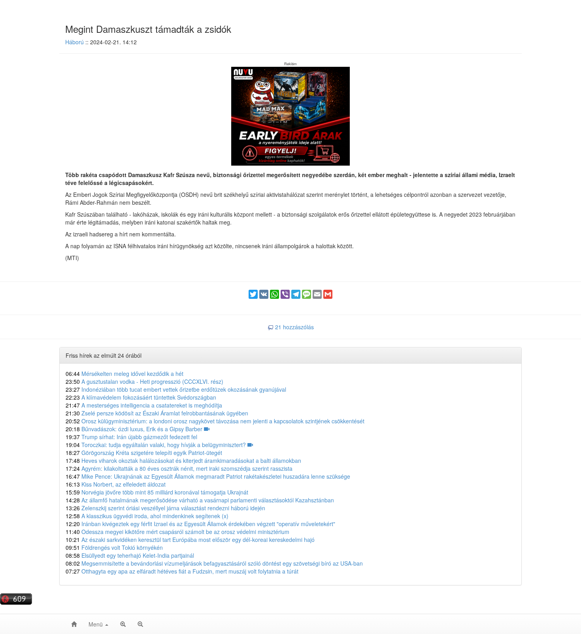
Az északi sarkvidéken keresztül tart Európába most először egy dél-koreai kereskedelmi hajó (190, 539)
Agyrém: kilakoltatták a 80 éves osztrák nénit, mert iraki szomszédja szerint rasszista (179, 468)
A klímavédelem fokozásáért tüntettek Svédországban (141, 397)
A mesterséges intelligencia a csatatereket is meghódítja (144, 405)
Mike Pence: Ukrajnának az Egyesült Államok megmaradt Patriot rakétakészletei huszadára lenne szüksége (208, 476)
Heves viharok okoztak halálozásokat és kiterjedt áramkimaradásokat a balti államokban (183, 460)
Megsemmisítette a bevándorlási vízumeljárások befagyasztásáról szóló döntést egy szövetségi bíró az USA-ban (214, 563)
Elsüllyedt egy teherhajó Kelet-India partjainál (130, 555)
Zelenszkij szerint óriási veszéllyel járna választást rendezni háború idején (165, 508)
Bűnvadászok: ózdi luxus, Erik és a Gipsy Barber (135, 429)
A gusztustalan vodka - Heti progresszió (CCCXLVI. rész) (144, 381)
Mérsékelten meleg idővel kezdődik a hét (124, 373)
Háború (74, 42)
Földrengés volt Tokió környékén (114, 547)
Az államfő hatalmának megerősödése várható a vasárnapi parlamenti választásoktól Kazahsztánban (200, 500)
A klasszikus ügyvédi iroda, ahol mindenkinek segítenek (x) (147, 516)
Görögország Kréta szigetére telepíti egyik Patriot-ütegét (144, 453)
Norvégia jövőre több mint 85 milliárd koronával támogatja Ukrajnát (157, 492)
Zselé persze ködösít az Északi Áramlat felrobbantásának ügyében (157, 413)
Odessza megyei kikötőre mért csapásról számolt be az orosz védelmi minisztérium (177, 532)
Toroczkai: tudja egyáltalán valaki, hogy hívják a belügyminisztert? (156, 445)
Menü (96, 624)
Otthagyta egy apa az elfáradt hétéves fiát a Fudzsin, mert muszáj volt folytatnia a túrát (182, 571)
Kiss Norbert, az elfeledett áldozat (116, 484)
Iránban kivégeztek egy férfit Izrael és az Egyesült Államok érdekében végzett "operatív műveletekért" (200, 524)
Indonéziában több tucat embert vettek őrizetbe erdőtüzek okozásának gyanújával (176, 389)
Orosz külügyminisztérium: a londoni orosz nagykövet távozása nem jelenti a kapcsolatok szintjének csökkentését (215, 421)
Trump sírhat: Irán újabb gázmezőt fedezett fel (131, 437)
